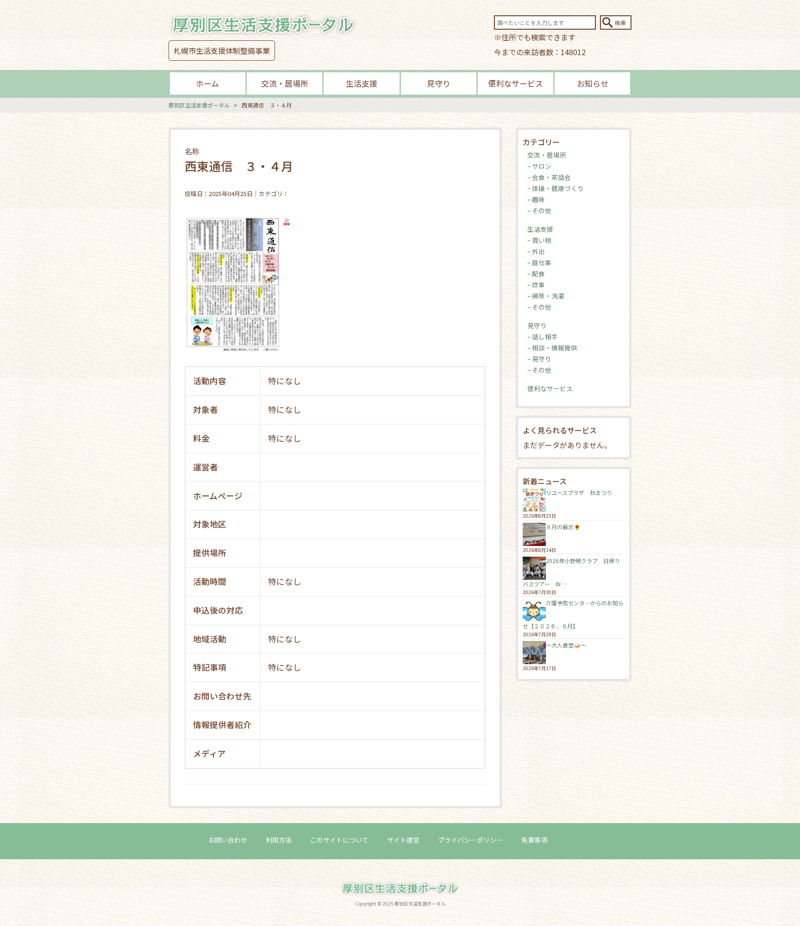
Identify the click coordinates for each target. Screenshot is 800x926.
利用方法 (279, 839)
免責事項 (534, 839)
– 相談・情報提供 (552, 347)
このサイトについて (339, 839)
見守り (438, 83)
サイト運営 (403, 839)
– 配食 (536, 273)
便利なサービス (515, 83)
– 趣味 (536, 199)
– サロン (539, 166)
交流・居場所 (284, 83)
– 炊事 (536, 284)
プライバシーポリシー (470, 839)
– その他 (539, 210)
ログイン (579, 839)
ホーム (207, 83)
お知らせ (592, 83)
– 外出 (536, 251)
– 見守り (539, 358)
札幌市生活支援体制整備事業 (222, 50)
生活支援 (361, 83)
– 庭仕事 (539, 262)
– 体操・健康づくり (555, 188)
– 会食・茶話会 (549, 177)
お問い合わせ (227, 839)
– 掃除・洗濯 (545, 295)
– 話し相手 (542, 336)
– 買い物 (539, 240)
